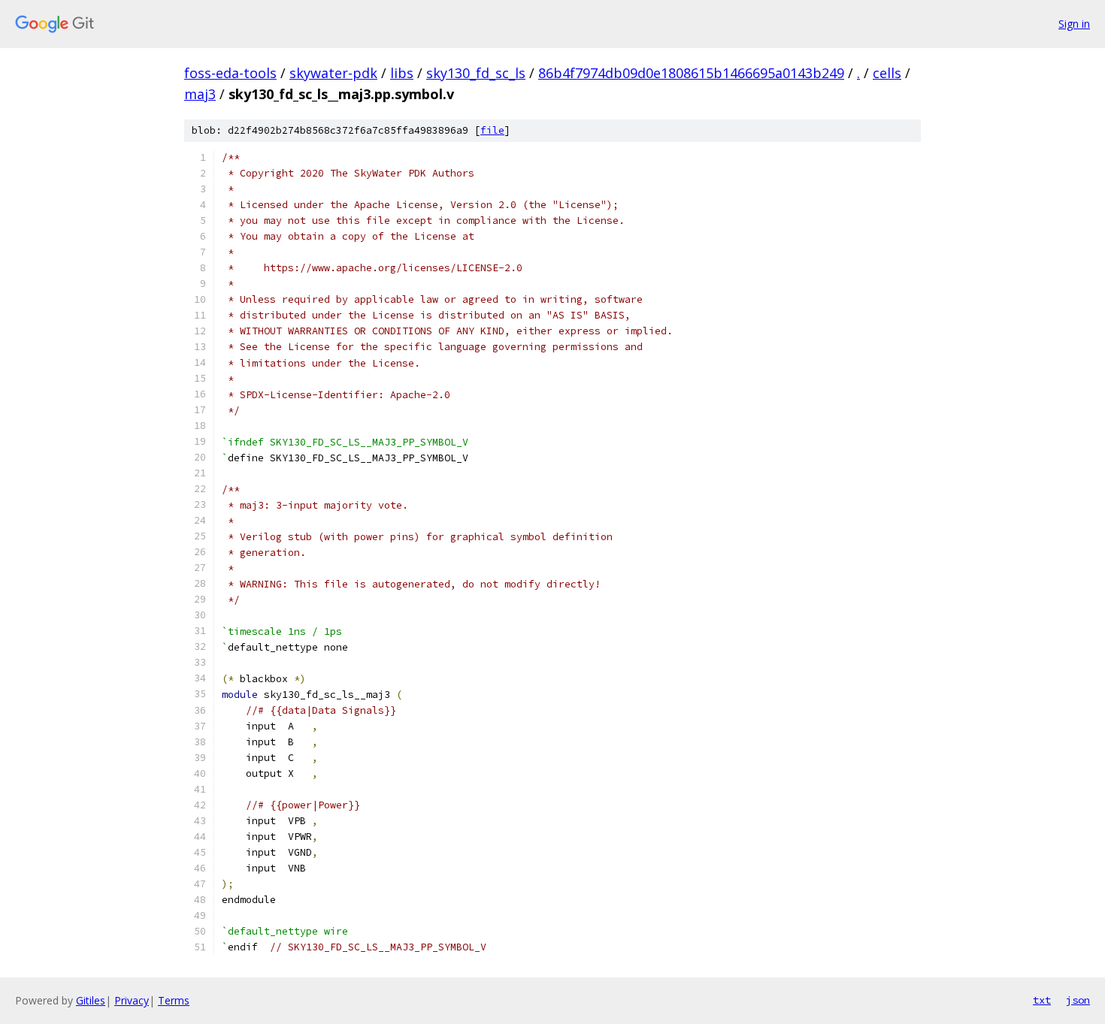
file (492, 130)
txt (1042, 1000)
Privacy (131, 1000)
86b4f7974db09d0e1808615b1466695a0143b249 (691, 73)
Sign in (1074, 24)
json (1078, 1000)
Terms (173, 1000)
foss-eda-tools (230, 73)
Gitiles (90, 1000)
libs (401, 73)
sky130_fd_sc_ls (475, 73)
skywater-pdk (333, 73)
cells (887, 73)
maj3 (200, 94)
